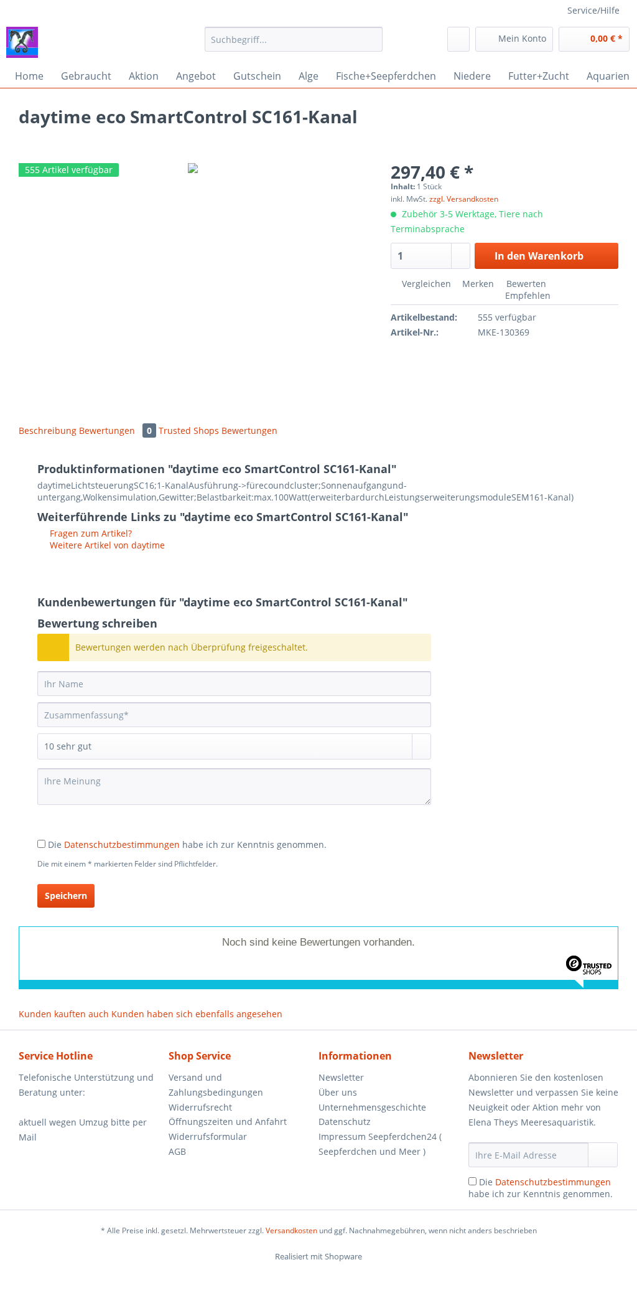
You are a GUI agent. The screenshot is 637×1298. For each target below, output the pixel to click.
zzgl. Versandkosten (463, 199)
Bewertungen (115, 430)
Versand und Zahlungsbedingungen (216, 1084)
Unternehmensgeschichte (372, 1107)
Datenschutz (344, 1121)
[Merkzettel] (458, 39)
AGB (177, 1151)
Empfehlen (527, 295)
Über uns (337, 1092)
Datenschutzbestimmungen (122, 844)
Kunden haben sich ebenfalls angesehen (196, 1014)
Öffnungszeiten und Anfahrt (228, 1121)
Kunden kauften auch (64, 1014)
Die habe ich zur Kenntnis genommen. (187, 844)
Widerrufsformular (208, 1136)
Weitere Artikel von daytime (106, 545)
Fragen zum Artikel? (89, 533)
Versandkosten (291, 1230)
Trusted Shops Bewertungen (218, 430)
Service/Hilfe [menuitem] (593, 10)
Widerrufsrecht (200, 1107)
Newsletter (341, 1077)
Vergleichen (425, 283)
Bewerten (525, 283)
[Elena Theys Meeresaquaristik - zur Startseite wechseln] (22, 42)
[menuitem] (294, 45)
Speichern (66, 895)
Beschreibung (48, 430)
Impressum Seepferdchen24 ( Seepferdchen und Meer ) (380, 1144)
